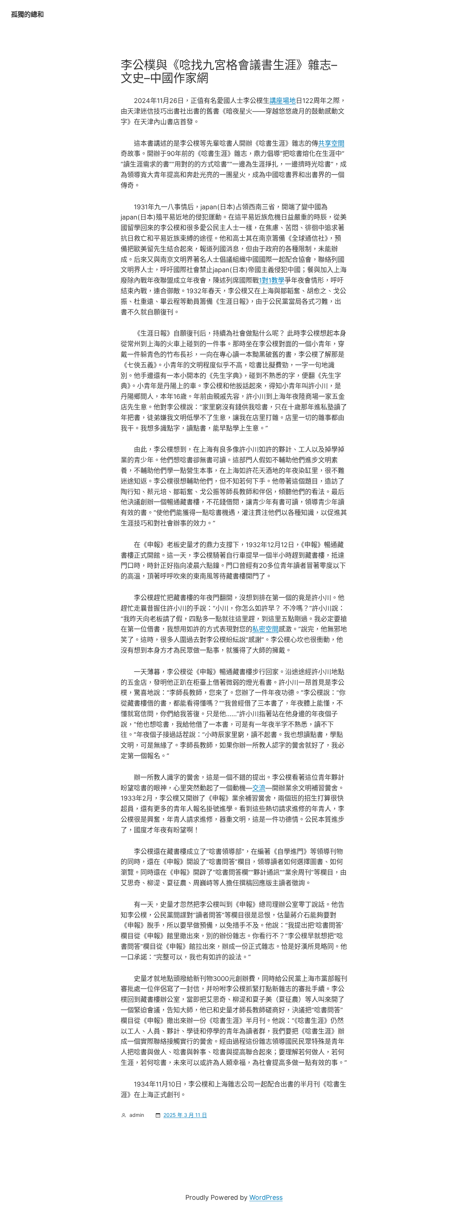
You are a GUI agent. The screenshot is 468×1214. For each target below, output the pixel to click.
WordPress (266, 1197)
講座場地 (282, 100)
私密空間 (265, 629)
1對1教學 (271, 280)
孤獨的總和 (27, 14)
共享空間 (331, 143)
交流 (258, 788)
